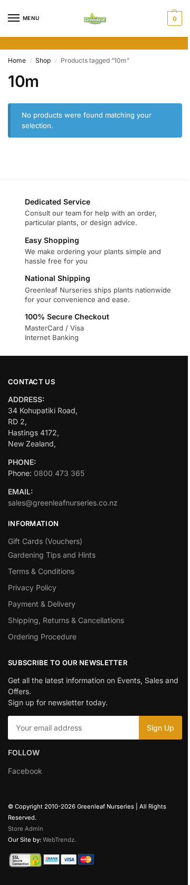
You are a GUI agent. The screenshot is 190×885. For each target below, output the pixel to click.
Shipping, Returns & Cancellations (66, 620)
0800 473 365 (59, 473)
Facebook (25, 770)
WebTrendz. (59, 839)
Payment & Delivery (41, 603)
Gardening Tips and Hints (52, 554)
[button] (173, 18)
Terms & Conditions (41, 571)
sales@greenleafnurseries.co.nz (63, 502)
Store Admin (25, 828)
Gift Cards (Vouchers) (45, 541)
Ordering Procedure (42, 636)
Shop (43, 60)
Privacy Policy (32, 587)
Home (17, 60)
